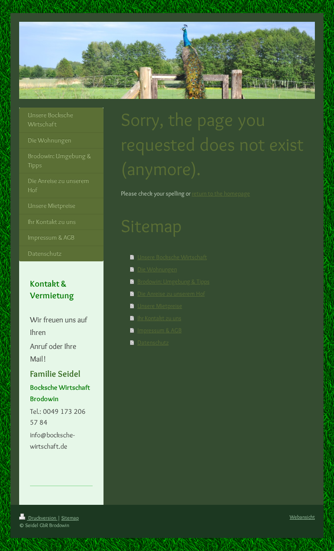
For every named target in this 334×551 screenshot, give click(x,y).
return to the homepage (221, 193)
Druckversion (42, 517)
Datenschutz (153, 342)
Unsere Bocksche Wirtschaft (172, 257)
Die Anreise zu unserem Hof (171, 293)
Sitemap (70, 517)
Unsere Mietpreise (159, 306)
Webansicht (302, 517)
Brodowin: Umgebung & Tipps (173, 281)
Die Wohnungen (157, 269)
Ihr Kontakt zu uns (159, 318)
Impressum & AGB (159, 330)
